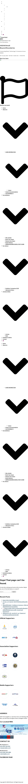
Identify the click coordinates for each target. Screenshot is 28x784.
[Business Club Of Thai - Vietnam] (4, 655)
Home (4, 2)
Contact (5, 33)
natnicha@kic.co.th (5, 754)
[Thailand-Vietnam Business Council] (15, 665)
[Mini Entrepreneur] (15, 655)
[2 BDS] (15, 626)
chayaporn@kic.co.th (5, 748)
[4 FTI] (15, 637)
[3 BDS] (4, 637)
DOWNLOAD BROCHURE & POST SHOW (14, 20)
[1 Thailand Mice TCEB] (4, 626)
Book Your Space (9, 15)
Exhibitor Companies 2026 (12, 23)
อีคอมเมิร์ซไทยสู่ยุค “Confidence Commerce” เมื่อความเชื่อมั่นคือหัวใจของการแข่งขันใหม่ (15, 606)
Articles (7, 28)
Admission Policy (9, 25)
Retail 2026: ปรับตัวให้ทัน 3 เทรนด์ (11, 600)
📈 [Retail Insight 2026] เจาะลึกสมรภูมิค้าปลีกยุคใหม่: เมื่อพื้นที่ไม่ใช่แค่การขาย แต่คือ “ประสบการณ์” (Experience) (15, 610)
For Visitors (5, 21)
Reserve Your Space (10, 16)
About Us (5, 3)
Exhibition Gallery (7, 31)
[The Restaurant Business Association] (4, 676)
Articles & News (6, 26)
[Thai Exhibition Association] (4, 665)
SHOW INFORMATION (10, 5)
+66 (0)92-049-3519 (5, 746)
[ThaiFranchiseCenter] (4, 704)
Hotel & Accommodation (11, 8)
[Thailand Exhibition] (15, 704)
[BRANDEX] (4, 693)
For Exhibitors (6, 12)
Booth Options (9, 18)
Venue (9, 7)
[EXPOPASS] (15, 693)
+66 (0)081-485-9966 (5, 752)
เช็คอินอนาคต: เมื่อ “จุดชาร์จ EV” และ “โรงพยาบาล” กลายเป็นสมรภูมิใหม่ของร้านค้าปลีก (14, 614)
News (6, 29)
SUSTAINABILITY (9, 10)
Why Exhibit (8, 13)
